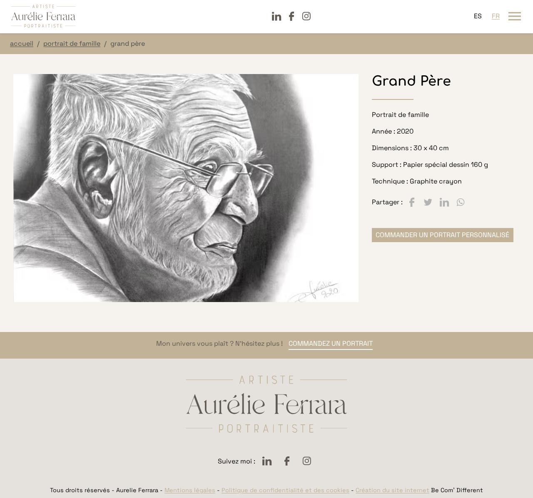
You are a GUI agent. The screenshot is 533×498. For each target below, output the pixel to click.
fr (496, 16)
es (478, 16)
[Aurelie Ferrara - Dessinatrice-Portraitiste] (43, 16)
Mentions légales (189, 490)
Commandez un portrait (331, 343)
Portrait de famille (71, 43)
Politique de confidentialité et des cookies (285, 490)
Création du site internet (392, 490)
